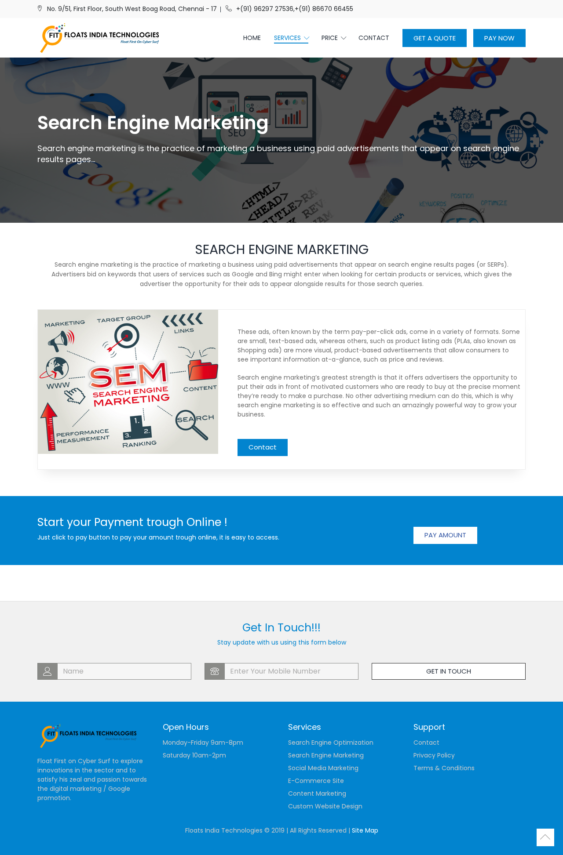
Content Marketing (317, 793)
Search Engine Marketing (326, 755)
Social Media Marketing (323, 768)
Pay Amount (445, 535)
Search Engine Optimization (330, 742)
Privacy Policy (434, 755)
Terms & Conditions (444, 768)
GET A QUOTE (434, 38)
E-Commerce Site (316, 780)
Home (252, 37)
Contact (373, 37)
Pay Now (499, 38)
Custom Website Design (325, 806)
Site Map (365, 830)
